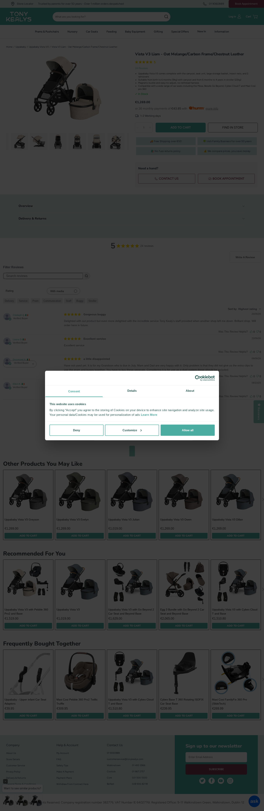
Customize (130, 430)
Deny (76, 430)
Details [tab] (132, 390)
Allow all (187, 430)
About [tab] (190, 390)
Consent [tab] (74, 391)
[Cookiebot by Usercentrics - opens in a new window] (198, 378)
